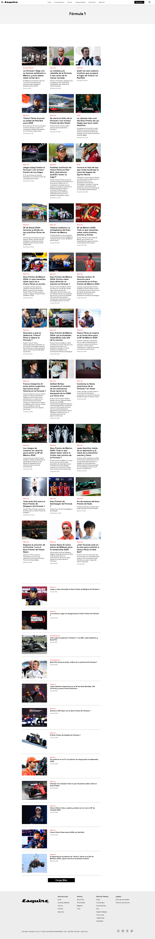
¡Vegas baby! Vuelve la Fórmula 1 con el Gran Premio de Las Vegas (34, 169)
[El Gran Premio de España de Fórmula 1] (34, 741)
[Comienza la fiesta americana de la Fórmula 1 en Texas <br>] (88, 369)
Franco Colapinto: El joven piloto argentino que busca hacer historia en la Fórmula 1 (34, 387)
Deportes (102, 2)
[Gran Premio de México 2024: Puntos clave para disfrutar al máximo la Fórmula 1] (61, 262)
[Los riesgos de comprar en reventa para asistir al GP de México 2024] (34, 433)
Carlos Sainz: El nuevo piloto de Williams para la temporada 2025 (61, 547)
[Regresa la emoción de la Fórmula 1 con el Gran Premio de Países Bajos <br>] (34, 530)
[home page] (11, 2)
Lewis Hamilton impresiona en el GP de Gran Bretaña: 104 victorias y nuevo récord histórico (72, 687)
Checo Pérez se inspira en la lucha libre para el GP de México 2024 (88, 335)
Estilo (49, 2)
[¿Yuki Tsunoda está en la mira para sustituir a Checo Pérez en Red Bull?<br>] (88, 530)
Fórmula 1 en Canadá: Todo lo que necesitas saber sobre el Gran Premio (73, 785)
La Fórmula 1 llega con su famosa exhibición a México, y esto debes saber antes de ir (34, 74)
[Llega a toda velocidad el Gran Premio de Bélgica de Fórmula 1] (34, 595)
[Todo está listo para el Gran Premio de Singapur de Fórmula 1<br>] (34, 486)
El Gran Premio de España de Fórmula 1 (65, 735)
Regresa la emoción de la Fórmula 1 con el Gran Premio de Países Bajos (34, 548)
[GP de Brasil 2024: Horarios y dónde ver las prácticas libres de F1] (34, 212)
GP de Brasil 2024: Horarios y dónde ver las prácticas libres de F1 (34, 231)
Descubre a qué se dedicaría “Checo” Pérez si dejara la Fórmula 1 (32, 336)
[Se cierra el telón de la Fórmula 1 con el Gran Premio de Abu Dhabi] (61, 103)
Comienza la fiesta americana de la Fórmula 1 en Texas (86, 386)
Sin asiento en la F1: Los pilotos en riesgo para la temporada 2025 (74, 760)
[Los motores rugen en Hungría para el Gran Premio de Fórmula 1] (34, 620)
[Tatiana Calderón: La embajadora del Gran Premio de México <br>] (61, 212)
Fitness (70, 2)
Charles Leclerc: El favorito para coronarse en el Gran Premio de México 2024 (88, 280)
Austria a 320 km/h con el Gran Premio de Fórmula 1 (70, 711)
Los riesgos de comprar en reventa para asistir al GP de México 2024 (33, 451)
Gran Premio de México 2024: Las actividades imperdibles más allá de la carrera (61, 336)
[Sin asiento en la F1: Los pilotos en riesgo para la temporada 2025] (34, 766)
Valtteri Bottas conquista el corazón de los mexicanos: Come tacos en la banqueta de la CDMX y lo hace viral (60, 390)
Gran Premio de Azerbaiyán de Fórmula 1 (61, 503)
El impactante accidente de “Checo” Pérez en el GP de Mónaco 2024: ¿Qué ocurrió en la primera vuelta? (72, 858)
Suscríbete (139, 2)
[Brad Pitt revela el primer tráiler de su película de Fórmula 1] (34, 668)
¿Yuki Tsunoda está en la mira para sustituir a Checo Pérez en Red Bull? (88, 548)
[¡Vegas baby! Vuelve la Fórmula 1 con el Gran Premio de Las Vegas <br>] (34, 152)
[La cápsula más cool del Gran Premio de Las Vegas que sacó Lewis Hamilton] (88, 103)
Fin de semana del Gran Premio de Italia (88, 502)
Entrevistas (92, 2)
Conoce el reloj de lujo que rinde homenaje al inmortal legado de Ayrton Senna (88, 171)
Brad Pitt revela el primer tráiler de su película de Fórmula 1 (73, 662)
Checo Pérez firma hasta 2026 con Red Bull (67, 832)
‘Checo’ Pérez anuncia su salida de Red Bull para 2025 (34, 120)
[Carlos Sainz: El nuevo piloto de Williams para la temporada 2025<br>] (61, 530)
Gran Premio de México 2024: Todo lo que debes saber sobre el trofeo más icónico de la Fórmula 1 (61, 453)
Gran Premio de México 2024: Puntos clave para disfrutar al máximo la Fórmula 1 (61, 280)
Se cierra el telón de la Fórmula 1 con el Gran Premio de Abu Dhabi (61, 120)
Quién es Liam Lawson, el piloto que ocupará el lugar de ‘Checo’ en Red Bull (88, 74)
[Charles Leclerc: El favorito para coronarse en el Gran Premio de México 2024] (88, 262)
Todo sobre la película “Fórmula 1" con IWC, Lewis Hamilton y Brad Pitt (74, 639)
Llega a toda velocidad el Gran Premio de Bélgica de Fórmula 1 (74, 589)
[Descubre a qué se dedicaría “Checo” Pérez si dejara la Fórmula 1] (34, 318)
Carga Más (61, 880)
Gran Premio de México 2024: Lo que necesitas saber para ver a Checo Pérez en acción (34, 280)
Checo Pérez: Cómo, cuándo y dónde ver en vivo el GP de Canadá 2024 (72, 809)
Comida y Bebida (80, 2)
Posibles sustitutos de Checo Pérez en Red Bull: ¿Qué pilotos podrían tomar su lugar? (60, 172)
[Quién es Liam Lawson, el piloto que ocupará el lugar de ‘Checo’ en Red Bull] (88, 56)
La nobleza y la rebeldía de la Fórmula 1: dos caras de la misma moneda (61, 74)
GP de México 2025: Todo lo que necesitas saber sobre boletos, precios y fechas (87, 231)
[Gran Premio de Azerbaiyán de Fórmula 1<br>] (61, 486)
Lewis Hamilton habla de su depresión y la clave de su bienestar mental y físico (87, 451)
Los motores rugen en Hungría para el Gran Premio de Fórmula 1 (74, 614)
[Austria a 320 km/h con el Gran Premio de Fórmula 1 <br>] (34, 717)
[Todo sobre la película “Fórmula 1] (34, 644)
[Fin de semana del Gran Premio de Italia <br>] (88, 486)
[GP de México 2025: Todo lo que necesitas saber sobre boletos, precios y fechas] (88, 212)
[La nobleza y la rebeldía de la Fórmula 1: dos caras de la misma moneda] (61, 56)
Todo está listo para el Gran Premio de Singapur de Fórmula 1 (34, 503)
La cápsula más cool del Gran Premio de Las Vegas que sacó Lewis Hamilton (88, 122)
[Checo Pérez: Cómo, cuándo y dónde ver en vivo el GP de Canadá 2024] (34, 814)
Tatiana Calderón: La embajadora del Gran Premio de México (60, 230)
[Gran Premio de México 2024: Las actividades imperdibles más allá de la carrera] (61, 318)
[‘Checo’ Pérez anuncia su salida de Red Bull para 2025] (34, 103)
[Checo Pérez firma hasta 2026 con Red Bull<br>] (34, 839)
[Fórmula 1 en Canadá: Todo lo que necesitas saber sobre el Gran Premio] (34, 790)
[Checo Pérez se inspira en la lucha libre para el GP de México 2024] (88, 318)
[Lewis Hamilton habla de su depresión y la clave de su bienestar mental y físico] (88, 433)
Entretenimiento (59, 2)
